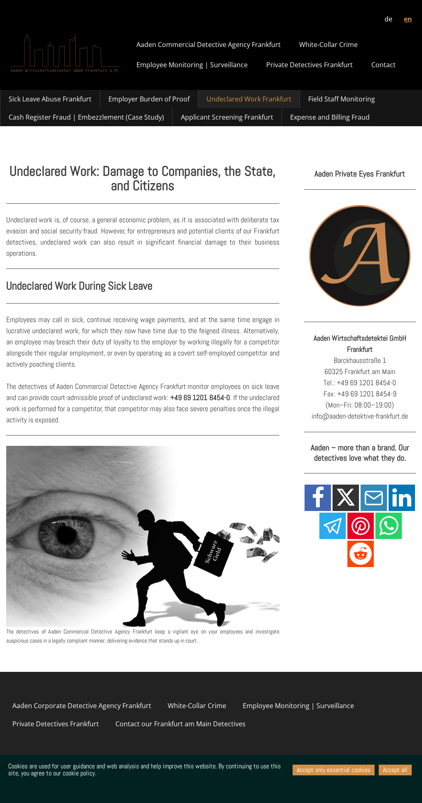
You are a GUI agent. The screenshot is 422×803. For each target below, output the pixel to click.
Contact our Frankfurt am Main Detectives (180, 723)
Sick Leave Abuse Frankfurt (50, 99)
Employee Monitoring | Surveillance (192, 64)
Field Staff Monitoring (341, 99)
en (408, 19)
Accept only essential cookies (333, 769)
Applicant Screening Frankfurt (227, 117)
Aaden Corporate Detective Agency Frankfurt (81, 705)
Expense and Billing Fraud (330, 117)
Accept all (395, 769)
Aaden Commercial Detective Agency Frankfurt (208, 44)
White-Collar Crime (328, 44)
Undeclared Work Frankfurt (248, 99)
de (388, 19)
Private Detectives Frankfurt (309, 64)
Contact (383, 64)
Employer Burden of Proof (149, 99)
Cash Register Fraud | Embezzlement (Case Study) (86, 117)
